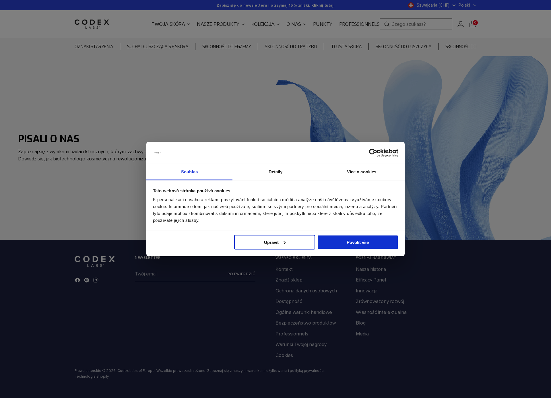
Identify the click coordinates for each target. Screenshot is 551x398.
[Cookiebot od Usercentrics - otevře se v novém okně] (373, 153)
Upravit (271, 242)
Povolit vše (358, 242)
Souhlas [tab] (189, 171)
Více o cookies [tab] (361, 171)
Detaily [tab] (276, 171)
